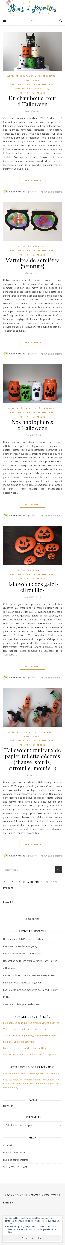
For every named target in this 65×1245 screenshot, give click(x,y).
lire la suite (32, 180)
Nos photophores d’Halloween (32, 424)
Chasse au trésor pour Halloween (21, 1004)
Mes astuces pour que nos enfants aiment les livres (31, 1022)
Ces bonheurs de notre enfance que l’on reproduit (30, 1054)
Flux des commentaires (15, 1159)
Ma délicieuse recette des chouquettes (24, 1048)
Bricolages (31, 80)
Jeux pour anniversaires (31, 88)
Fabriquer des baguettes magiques (22, 982)
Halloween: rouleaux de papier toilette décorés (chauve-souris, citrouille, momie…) (32, 759)
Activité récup (17, 76)
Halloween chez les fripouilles (31, 84)
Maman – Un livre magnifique (18, 1041)
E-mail (8, 902)
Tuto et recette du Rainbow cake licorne (25, 1029)
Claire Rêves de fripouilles (23, 191)
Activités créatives (42, 76)
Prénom (8, 888)
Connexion (8, 1145)
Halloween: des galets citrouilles (32, 586)
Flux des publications (14, 1152)
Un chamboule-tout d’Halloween (32, 100)
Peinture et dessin (32, 92)
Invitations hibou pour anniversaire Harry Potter (29, 975)
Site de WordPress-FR (15, 1167)
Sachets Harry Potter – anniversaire (22, 953)
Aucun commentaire (51, 191)
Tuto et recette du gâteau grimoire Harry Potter (29, 1035)
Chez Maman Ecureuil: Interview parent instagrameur (31, 1073)
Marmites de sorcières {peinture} (32, 262)
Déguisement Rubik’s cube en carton (23, 938)
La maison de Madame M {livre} (20, 946)
